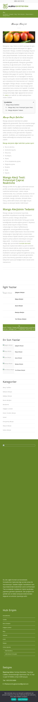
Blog (4, 12)
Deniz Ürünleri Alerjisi (9, 413)
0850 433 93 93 (19, 1)
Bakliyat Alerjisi (7, 396)
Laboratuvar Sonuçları (11, 654)
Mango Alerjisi (19, 24)
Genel (4, 417)
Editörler (5, 635)
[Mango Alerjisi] (19, 37)
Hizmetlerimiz (6, 615)
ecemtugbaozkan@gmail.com (18, 684)
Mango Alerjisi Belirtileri (12, 105)
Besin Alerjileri (7, 400)
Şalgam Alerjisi (19, 292)
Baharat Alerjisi (7, 392)
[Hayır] (36, 696)
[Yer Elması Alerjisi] (8, 321)
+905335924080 (11, 680)
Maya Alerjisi (19, 299)
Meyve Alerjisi (7, 426)
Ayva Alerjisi (19, 305)
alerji (6, 95)
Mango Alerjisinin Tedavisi (15, 110)
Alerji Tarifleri (7, 387)
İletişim (5, 643)
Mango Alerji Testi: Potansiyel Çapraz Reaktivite (21, 107)
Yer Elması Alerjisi (20, 319)
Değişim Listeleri (8, 409)
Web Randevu (9, 650)
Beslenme (6, 404)
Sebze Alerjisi (7, 430)
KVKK (4, 639)
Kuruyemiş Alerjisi (8, 421)
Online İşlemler (7, 647)
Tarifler (5, 619)
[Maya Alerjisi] (8, 301)
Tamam (14, 699)
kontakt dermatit (25, 243)
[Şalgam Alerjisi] (8, 294)
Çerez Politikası (22, 699)
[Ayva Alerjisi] (8, 307)
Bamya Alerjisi (19, 312)
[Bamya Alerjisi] (8, 314)
